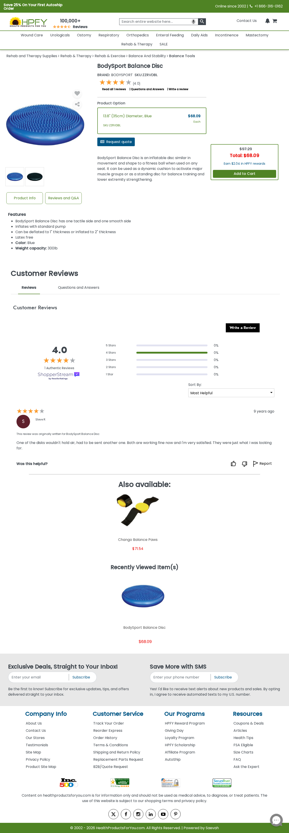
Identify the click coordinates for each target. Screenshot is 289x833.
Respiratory (108, 35)
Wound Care (32, 35)
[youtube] (163, 814)
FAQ (237, 759)
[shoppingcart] (274, 20)
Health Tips (243, 737)
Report (265, 463)
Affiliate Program (180, 752)
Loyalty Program (179, 737)
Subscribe (81, 677)
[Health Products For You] (28, 21)
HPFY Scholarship (180, 745)
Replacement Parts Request (118, 759)
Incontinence (226, 35)
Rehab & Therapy (136, 44)
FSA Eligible (243, 745)
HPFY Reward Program (185, 723)
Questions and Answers (147, 89)
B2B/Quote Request (110, 766)
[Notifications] (267, 20)
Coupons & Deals (248, 723)
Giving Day (174, 730)
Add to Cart (244, 173)
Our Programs (184, 714)
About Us (34, 723)
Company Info (46, 714)
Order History (105, 737)
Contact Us (247, 20)
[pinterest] (175, 814)
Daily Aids (199, 35)
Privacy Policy (38, 759)
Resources (247, 714)
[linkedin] (151, 814)
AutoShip (173, 759)
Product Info (25, 198)
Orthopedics (137, 35)
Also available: (144, 484)
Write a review (178, 89)
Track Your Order (108, 723)
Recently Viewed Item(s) (145, 567)
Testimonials (37, 745)
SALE (164, 44)
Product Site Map (41, 766)
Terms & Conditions (110, 745)
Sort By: (195, 384)
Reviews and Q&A (63, 198)
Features (17, 214)
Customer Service (118, 714)
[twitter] (113, 814)
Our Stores (35, 737)
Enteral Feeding (170, 35)
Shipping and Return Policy (116, 752)
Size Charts (243, 752)
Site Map (33, 752)
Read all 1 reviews (114, 89)
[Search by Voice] (193, 21)
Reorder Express (107, 730)
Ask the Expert (246, 766)
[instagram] (138, 814)
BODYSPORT (115, 75)
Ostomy (84, 35)
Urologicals (60, 35)
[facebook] (126, 814)
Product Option (111, 103)
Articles (240, 730)
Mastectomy (257, 35)
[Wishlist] (77, 93)
